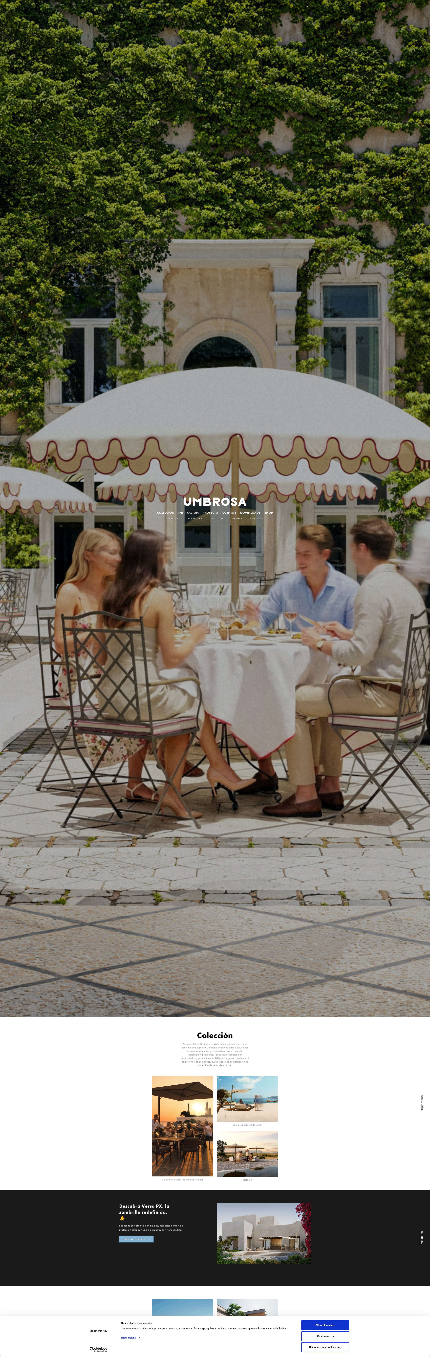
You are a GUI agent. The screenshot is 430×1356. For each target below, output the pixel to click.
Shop (269, 512)
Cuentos (229, 512)
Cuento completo (135, 1239)
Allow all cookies (325, 1325)
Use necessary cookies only (325, 1347)
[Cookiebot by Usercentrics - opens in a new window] (98, 1349)
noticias (218, 518)
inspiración (188, 512)
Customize (323, 1336)
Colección (165, 512)
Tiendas (237, 518)
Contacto (256, 518)
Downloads (250, 512)
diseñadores (195, 518)
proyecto (210, 512)
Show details (128, 1337)
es (307, 6)
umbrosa (173, 518)
